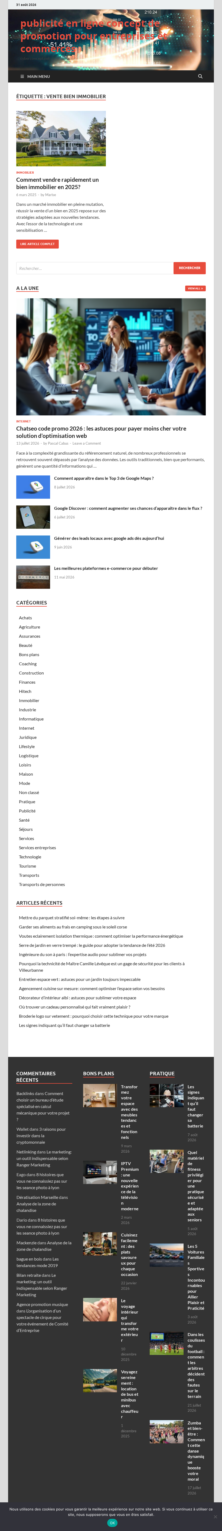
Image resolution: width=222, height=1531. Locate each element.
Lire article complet (35, 243)
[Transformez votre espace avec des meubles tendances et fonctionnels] (100, 1087)
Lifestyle (27, 746)
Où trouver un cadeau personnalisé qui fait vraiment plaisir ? (74, 1006)
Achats (25, 617)
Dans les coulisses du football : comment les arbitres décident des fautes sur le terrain (196, 1365)
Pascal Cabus (58, 443)
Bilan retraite (29, 1275)
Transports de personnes (42, 884)
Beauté (25, 645)
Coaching (28, 663)
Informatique (31, 718)
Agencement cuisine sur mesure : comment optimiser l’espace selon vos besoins (92, 988)
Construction (31, 672)
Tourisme (27, 865)
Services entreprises (37, 847)
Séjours (26, 829)
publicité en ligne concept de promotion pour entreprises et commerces (93, 35)
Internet (23, 421)
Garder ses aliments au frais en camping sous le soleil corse (73, 926)
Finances (27, 682)
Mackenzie (27, 1242)
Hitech (25, 691)
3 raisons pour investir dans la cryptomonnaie (41, 1135)
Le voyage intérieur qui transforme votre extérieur (130, 1320)
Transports (29, 875)
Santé (24, 819)
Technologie (30, 856)
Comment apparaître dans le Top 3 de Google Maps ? (104, 478)
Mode (24, 783)
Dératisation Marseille (37, 1197)
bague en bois (29, 1258)
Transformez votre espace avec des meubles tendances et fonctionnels (129, 1112)
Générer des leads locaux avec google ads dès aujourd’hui (109, 538)
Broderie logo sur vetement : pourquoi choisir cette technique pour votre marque (93, 1016)
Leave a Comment (87, 443)
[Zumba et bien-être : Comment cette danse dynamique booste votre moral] (167, 1423)
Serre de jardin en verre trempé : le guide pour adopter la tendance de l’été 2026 (92, 945)
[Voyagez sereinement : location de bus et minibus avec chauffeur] (100, 1372)
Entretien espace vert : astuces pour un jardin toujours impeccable (80, 979)
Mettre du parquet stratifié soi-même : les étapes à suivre (72, 917)
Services (26, 838)
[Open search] (200, 76)
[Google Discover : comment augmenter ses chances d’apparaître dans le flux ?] (33, 508)
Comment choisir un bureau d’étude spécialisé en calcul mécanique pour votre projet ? (43, 1106)
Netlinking (26, 1151)
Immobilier (25, 172)
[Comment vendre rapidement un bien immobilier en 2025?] (61, 138)
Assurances (29, 636)
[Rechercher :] (111, 268)
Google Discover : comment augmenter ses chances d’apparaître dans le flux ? (128, 508)
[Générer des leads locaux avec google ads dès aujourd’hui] (33, 538)
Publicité (27, 810)
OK (112, 1523)
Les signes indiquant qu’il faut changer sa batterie (64, 1025)
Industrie (27, 709)
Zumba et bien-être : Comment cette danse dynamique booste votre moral (196, 1451)
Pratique (27, 801)
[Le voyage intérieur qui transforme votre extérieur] (100, 1301)
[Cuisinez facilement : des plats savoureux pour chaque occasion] (100, 1235)
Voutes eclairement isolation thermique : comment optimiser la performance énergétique (101, 935)
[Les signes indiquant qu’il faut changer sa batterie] (167, 1087)
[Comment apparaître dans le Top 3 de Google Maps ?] (33, 478)
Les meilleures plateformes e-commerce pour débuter (106, 568)
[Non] (215, 1516)
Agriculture (29, 626)
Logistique (28, 755)
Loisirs (25, 764)
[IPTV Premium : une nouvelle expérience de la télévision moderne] (100, 1163)
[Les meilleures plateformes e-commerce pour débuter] (33, 568)
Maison (26, 773)
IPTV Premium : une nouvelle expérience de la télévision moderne (130, 1186)
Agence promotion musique (42, 1304)
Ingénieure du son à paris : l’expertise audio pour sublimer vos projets (82, 954)
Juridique (28, 737)
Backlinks (25, 1093)
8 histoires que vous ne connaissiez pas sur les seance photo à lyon (42, 1181)
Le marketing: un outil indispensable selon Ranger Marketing (44, 1158)
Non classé (29, 792)
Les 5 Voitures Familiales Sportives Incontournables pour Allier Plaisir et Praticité (196, 1277)
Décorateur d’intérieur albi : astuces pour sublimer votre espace (77, 997)
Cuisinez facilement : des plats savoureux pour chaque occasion (129, 1254)
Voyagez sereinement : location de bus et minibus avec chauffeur (129, 1394)
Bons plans (29, 654)
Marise (50, 195)
